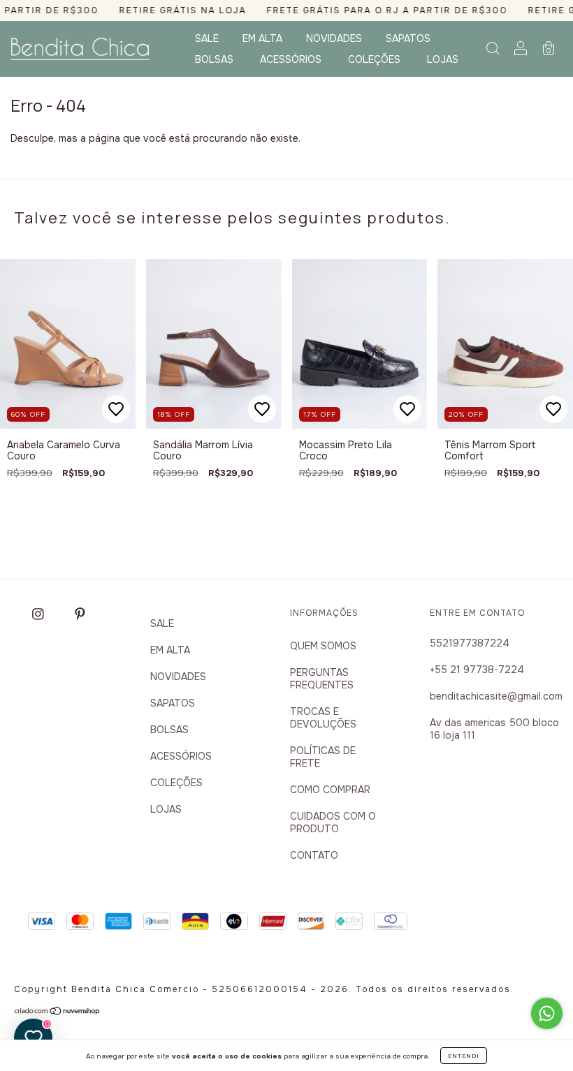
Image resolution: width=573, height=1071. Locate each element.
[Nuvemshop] (57, 1012)
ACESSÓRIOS (290, 59)
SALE (207, 38)
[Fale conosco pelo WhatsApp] (547, 1013)
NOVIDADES (334, 38)
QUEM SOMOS (323, 646)
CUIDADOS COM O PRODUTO (333, 822)
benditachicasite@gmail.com (496, 696)
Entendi (463, 1055)
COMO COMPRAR (330, 789)
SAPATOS (408, 38)
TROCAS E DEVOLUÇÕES (323, 717)
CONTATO (314, 855)
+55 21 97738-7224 (477, 669)
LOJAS (442, 59)
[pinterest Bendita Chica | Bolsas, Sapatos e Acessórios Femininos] (80, 613)
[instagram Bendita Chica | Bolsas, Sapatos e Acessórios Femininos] (40, 613)
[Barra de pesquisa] (493, 50)
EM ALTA (262, 38)
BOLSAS (214, 59)
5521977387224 (469, 643)
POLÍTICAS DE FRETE (323, 756)
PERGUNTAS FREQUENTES (322, 678)
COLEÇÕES (374, 59)
